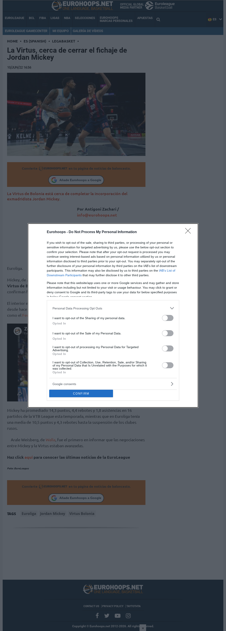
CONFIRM (81, 393)
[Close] (189, 232)
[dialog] (113, 315)
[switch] (167, 318)
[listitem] (113, 308)
